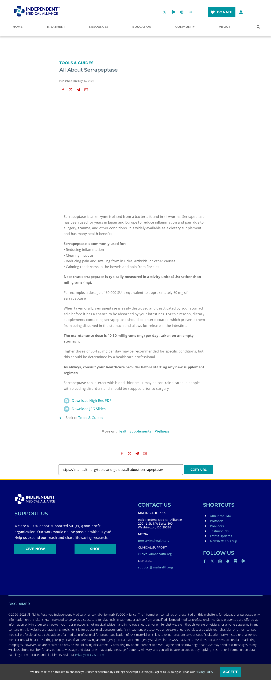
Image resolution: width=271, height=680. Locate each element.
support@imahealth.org (155, 567)
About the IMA (220, 516)
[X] (71, 90)
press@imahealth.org (154, 541)
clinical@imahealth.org (155, 554)
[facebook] (204, 561)
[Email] (86, 90)
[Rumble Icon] (243, 561)
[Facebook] (63, 90)
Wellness (162, 431)
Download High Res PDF (91, 400)
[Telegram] (78, 90)
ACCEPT (230, 672)
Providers (217, 526)
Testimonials (219, 531)
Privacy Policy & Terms (90, 655)
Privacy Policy (204, 672)
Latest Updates (221, 536)
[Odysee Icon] (228, 561)
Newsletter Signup (223, 541)
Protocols (216, 521)
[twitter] (212, 561)
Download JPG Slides (89, 408)
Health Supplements (134, 431)
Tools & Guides (76, 63)
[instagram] (220, 561)
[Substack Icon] (235, 561)
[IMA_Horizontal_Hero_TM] (37, 7)
